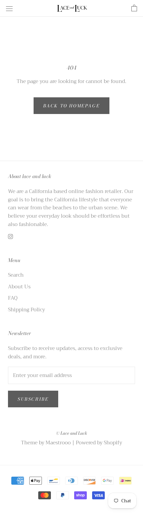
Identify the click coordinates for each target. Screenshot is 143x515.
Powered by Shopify (99, 442)
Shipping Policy (26, 310)
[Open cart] (134, 8)
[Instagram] (10, 236)
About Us (19, 287)
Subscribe (33, 399)
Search (16, 275)
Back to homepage (71, 105)
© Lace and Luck (71, 433)
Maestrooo (58, 442)
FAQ (13, 298)
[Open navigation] (9, 8)
